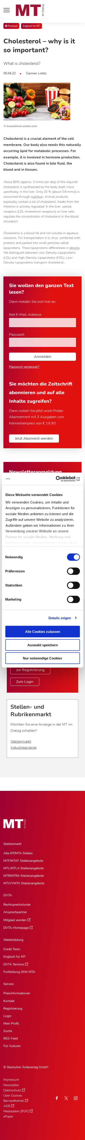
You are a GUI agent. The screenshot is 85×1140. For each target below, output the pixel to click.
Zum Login (24, 681)
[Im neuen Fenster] (66, 1098)
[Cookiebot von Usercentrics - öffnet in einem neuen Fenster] (60, 479)
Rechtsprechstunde (16, 904)
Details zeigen (60, 618)
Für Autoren (12, 1046)
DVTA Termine (13, 964)
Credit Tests (11, 949)
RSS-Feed (10, 1038)
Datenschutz (12, 1090)
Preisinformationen (16, 993)
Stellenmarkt (21, 741)
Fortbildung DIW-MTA (19, 972)
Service (8, 984)
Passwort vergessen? (24, 367)
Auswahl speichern (42, 645)
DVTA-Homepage (16, 928)
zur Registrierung (30, 669)
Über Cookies (12, 1095)
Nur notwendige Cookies (42, 658)
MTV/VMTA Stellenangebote (23, 883)
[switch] (69, 570)
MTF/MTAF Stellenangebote (23, 861)
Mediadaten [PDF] (16, 1111)
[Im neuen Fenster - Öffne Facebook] (56, 1098)
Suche (7, 1031)
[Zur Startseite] (30, 10)
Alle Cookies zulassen (42, 632)
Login (7, 1016)
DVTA (7, 895)
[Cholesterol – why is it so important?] (36, 101)
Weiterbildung (13, 940)
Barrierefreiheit (13, 1101)
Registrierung (12, 1008)
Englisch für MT (31, 26)
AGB (6, 1106)
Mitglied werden (14, 920)
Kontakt (9, 1001)
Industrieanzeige (23, 747)
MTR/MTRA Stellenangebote (23, 876)
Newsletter (11, 1085)
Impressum (11, 1079)
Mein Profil (11, 1023)
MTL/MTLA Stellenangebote (23, 868)
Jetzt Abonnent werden (34, 438)
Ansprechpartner (15, 912)
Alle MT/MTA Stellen (18, 853)
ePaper (8, 1116)
